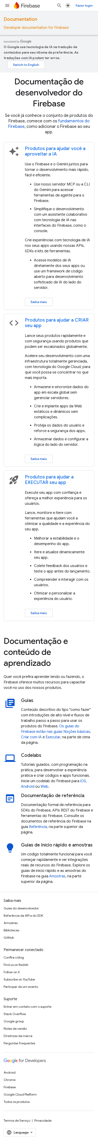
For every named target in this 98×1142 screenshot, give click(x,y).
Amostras (57, 876)
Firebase (10, 1087)
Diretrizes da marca (18, 1036)
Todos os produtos (17, 1102)
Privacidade (43, 1120)
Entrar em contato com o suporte (27, 1007)
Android (27, 786)
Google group (14, 1021)
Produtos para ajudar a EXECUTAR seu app (49, 479)
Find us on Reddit (16, 965)
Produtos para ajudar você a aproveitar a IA (55, 151)
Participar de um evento (21, 987)
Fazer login (84, 5)
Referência (38, 827)
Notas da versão (15, 1028)
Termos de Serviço (17, 1120)
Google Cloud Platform (20, 1094)
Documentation (20, 19)
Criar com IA (31, 737)
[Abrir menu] (7, 5)
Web (44, 786)
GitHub (9, 937)
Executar (53, 737)
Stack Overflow (15, 1014)
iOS (83, 781)
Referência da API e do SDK (23, 916)
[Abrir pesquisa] (59, 5)
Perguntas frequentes (19, 1043)
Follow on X (12, 972)
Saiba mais (39, 302)
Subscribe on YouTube (19, 979)
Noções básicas (76, 731)
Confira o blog (14, 957)
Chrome (9, 1080)
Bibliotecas (11, 930)
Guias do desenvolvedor (21, 908)
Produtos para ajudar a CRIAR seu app (57, 322)
